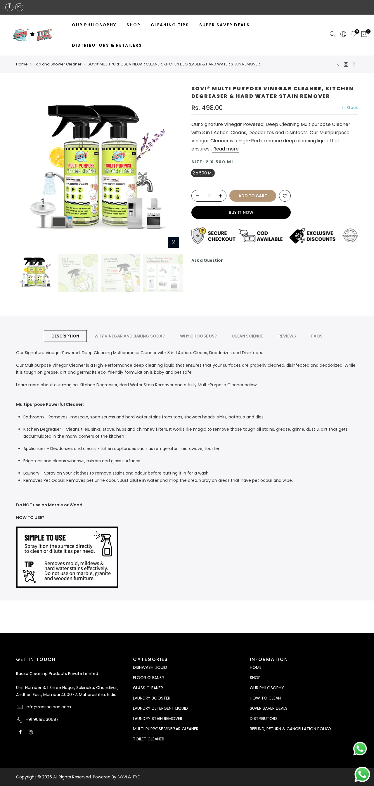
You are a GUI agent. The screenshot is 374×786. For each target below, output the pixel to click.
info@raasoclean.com (48, 707)
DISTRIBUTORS (264, 718)
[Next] (172, 168)
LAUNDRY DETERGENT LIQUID (160, 708)
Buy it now (241, 212)
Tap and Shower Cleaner (58, 64)
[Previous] (26, 168)
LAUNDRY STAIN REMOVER (157, 718)
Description (65, 336)
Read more (225, 149)
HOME (256, 667)
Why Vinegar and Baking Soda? (129, 336)
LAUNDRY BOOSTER (151, 698)
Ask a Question (207, 260)
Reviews (287, 336)
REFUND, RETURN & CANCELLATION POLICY (291, 729)
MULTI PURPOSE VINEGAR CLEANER (165, 729)
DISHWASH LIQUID (150, 667)
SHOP (134, 25)
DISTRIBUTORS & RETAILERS (107, 45)
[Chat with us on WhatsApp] (362, 774)
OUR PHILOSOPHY (94, 25)
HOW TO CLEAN (265, 698)
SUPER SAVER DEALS (224, 25)
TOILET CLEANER (148, 739)
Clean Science (247, 336)
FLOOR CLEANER (148, 678)
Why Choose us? (198, 336)
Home (22, 64)
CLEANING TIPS (170, 25)
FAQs (317, 336)
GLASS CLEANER (148, 688)
